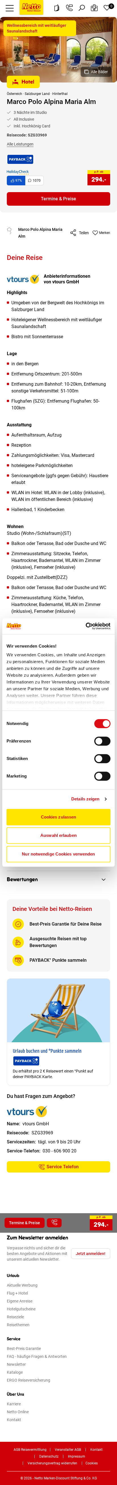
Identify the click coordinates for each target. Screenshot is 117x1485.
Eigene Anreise (19, 1301)
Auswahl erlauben (58, 835)
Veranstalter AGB (68, 1450)
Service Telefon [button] (63, 1166)
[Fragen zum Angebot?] (54, 1222)
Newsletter (16, 1364)
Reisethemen (18, 1325)
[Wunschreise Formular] (94, 8)
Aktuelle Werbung (22, 1285)
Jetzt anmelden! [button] (90, 1253)
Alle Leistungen (20, 144)
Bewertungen (22, 879)
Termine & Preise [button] (58, 198)
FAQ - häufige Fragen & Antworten (37, 1356)
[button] (10, 7)
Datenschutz (48, 1456)
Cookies (91, 1463)
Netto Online (18, 1412)
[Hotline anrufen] (69, 8)
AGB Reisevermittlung (30, 1450)
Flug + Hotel (17, 1293)
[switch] (102, 741)
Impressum (76, 1456)
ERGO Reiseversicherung (28, 1380)
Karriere (14, 1404)
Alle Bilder (99, 72)
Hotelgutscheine (21, 1309)
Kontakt (14, 1419)
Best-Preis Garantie (24, 1348)
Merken (104, 233)
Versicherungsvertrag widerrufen (52, 1463)
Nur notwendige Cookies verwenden (58, 854)
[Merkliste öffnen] (106, 8)
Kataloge (15, 1372)
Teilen (84, 233)
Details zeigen (85, 798)
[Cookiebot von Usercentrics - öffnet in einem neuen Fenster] (85, 626)
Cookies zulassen (58, 817)
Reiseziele (15, 1317)
